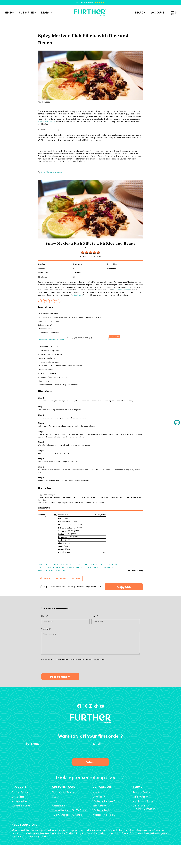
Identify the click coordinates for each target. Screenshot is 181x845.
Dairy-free (43, 564)
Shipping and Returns (63, 792)
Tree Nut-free (58, 571)
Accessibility (58, 806)
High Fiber (98, 564)
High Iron (113, 564)
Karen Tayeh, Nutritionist (52, 172)
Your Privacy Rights (143, 801)
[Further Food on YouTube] (102, 706)
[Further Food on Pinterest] (90, 706)
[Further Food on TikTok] (96, 706)
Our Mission (98, 797)
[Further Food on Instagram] (85, 706)
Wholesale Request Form (105, 801)
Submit (91, 762)
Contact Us (58, 801)
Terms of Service (141, 792)
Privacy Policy (140, 797)
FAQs (55, 797)
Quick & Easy (92, 567)
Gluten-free (83, 564)
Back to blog (137, 570)
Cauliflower (78, 295)
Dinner (56, 564)
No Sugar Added (56, 567)
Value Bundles (19, 801)
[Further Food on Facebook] (79, 706)
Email (94, 616)
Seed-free (107, 567)
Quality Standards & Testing (67, 815)
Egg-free (68, 564)
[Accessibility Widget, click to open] (177, 422)
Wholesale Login (101, 810)
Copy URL (124, 586)
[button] (9, 13)
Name (44, 616)
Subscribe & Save (21, 806)
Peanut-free (75, 567)
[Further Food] (90, 12)
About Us (97, 792)
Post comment (60, 676)
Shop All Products (21, 792)
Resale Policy (99, 806)
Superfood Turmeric (47, 122)
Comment (46, 629)
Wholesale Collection (103, 815)
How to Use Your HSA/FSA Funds (69, 810)
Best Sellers (18, 797)
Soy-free (42, 571)
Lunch (41, 567)
